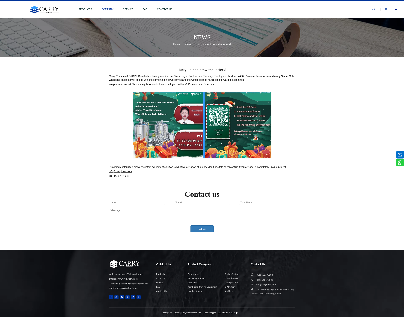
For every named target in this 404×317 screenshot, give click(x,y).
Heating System (195, 291)
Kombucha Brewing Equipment (202, 287)
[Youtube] (116, 297)
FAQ (145, 9)
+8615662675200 (264, 275)
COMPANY (107, 9)
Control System (232, 278)
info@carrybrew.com (266, 285)
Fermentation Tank (197, 278)
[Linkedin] (133, 297)
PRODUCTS (85, 9)
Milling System (231, 283)
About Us (160, 278)
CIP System (230, 287)
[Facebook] (111, 297)
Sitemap (233, 312)
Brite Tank (192, 283)
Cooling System (232, 274)
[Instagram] (122, 297)
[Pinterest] (127, 297)
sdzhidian (223, 312)
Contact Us (161, 291)
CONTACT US (164, 9)
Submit (202, 229)
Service (159, 283)
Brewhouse (193, 274)
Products (160, 274)
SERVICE (128, 9)
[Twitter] (139, 297)
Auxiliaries (229, 291)
